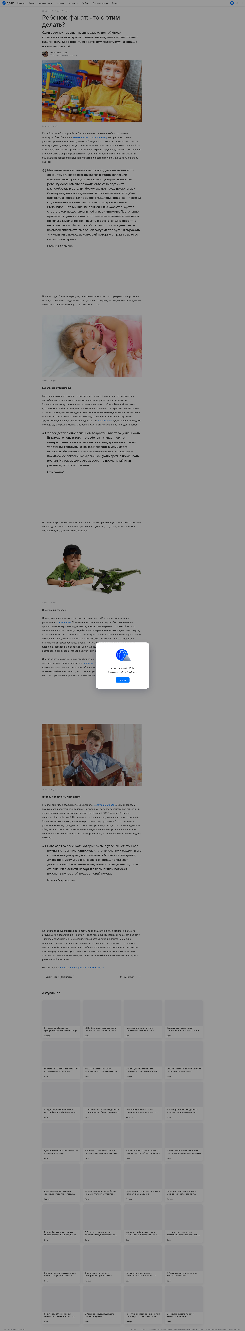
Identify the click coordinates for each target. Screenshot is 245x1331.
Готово (122, 680)
